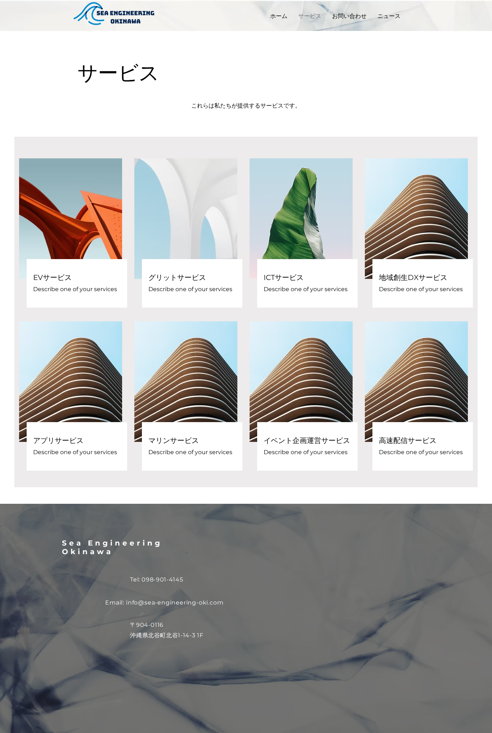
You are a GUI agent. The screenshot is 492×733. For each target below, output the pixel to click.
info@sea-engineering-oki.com (174, 602)
